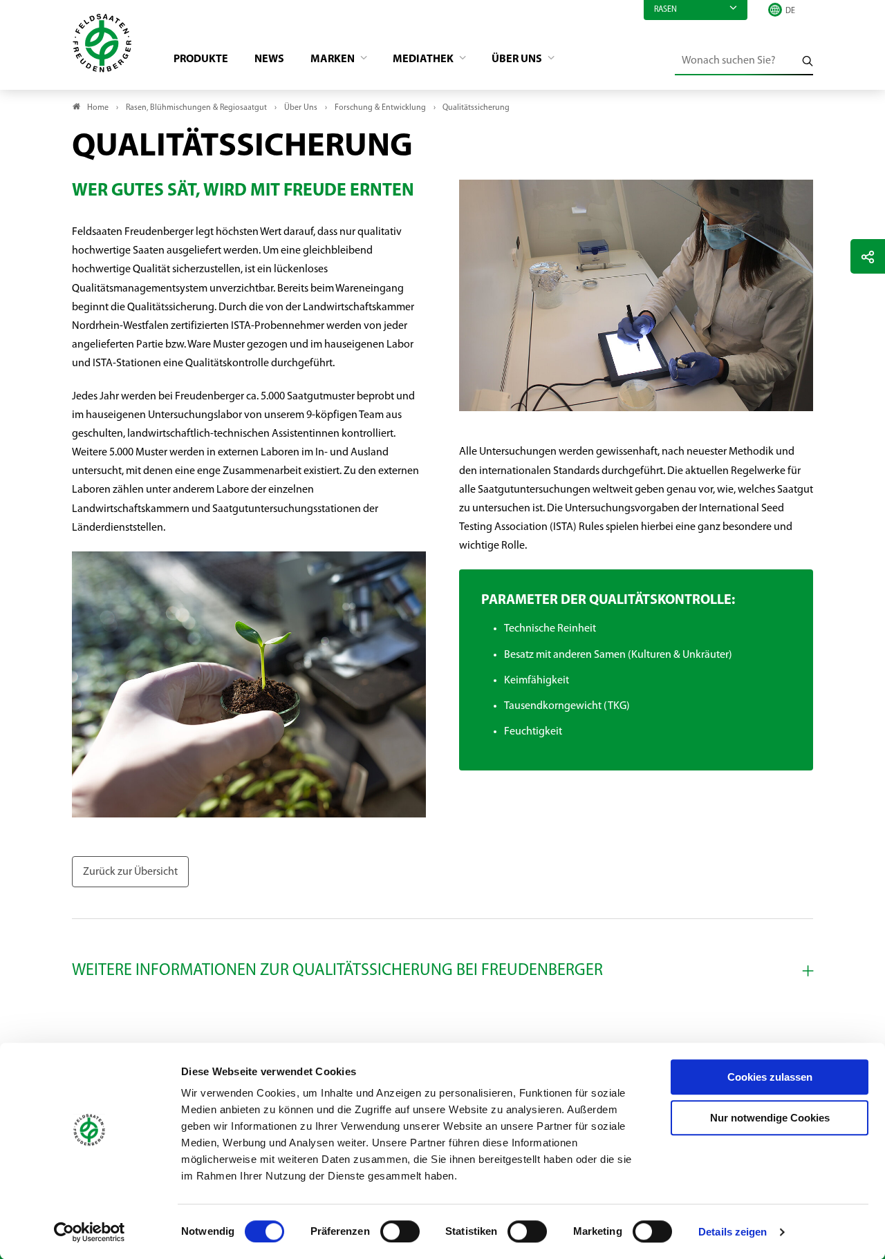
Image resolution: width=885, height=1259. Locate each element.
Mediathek (424, 59)
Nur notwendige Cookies (770, 1118)
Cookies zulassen (769, 1077)
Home (98, 108)
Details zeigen (732, 1232)
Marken (333, 59)
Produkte (201, 59)
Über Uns (518, 59)
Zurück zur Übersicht (130, 872)
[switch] (400, 1231)
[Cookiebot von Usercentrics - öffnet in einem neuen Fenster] (89, 1232)
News (269, 59)
